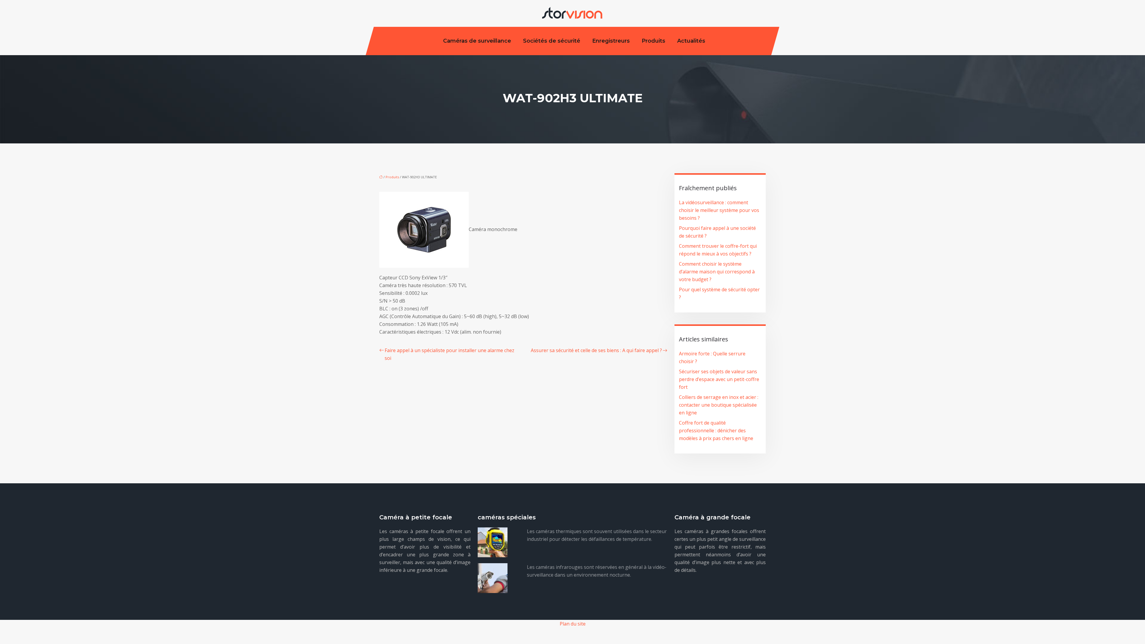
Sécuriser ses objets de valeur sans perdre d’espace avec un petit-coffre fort (719, 379)
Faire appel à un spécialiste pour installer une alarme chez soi (449, 354)
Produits (653, 41)
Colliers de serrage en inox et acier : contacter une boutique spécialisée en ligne (718, 405)
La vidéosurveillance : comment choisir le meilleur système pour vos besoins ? (719, 210)
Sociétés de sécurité (551, 41)
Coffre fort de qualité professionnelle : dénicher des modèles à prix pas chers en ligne (716, 430)
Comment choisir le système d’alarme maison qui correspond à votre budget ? (717, 272)
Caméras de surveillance (477, 41)
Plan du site (573, 623)
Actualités (691, 41)
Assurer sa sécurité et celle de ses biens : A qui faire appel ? (596, 350)
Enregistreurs (611, 41)
